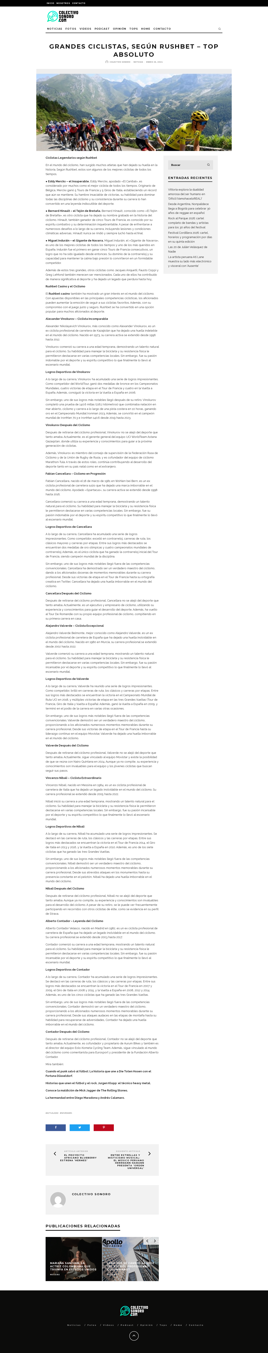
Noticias (54, 28)
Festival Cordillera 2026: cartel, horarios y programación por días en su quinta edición (190, 237)
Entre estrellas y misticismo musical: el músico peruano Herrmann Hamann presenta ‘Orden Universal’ (126, 1162)
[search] (208, 165)
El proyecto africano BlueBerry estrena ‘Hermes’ (78, 1158)
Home (145, 28)
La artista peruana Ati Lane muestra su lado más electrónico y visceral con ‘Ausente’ (189, 261)
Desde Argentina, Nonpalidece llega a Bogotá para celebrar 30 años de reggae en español (189, 208)
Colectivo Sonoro (120, 62)
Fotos (70, 28)
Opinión (119, 28)
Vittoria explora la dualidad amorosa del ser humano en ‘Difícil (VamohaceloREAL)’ (186, 194)
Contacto (79, 3)
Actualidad (52, 1113)
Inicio (50, 3)
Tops (133, 28)
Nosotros (63, 3)
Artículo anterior (76, 1151)
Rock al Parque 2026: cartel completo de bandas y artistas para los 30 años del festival (188, 223)
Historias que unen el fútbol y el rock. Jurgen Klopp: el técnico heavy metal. (98, 1083)
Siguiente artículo (128, 1151)
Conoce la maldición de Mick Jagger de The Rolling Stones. (87, 1090)
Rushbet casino (59, 293)
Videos (86, 28)
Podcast (102, 28)
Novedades (66, 1113)
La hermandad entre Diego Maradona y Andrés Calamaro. (85, 1097)
